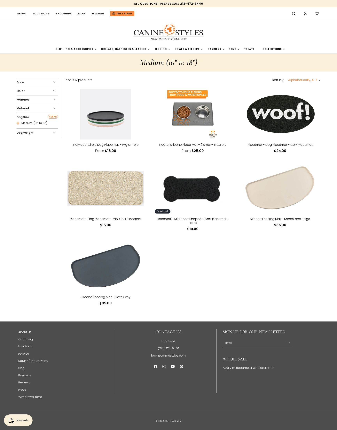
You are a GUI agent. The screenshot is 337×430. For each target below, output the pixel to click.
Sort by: (278, 80)
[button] (294, 13)
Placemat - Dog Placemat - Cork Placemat (280, 145)
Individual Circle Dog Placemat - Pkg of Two (106, 145)
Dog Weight (25, 133)
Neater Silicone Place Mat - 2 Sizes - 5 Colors (192, 145)
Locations (25, 346)
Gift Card (124, 13)
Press (22, 390)
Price (20, 82)
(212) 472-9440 (168, 348)
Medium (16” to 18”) (34, 123)
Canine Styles (173, 421)
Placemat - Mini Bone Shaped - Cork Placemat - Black (193, 221)
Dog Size (23, 117)
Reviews (24, 382)
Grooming (25, 339)
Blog (21, 368)
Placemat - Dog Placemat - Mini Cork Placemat (105, 219)
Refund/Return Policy (33, 361)
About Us (24, 332)
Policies (23, 353)
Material (23, 108)
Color (21, 91)
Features (23, 100)
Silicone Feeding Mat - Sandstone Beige (280, 219)
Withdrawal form (30, 397)
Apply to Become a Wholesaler (246, 368)
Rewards (24, 375)
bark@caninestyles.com (168, 355)
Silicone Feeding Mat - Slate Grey (105, 297)
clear (53, 116)
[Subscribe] (288, 342)
